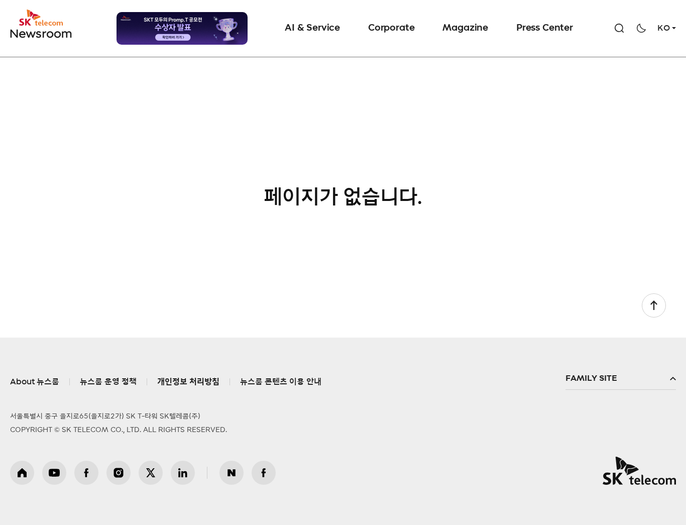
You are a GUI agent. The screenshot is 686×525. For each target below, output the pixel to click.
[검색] (619, 28)
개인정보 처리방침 (188, 382)
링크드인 (183, 473)
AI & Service (312, 28)
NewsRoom (41, 33)
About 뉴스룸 (34, 382)
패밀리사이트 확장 (620, 379)
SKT (41, 24)
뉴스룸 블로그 (231, 473)
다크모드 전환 (641, 28)
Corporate (391, 28)
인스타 (118, 473)
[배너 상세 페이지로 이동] (182, 28)
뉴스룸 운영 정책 (108, 382)
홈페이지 (22, 473)
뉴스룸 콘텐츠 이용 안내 (280, 382)
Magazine (465, 28)
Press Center (544, 28)
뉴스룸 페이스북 (264, 473)
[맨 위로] (654, 305)
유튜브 (54, 473)
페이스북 (86, 473)
